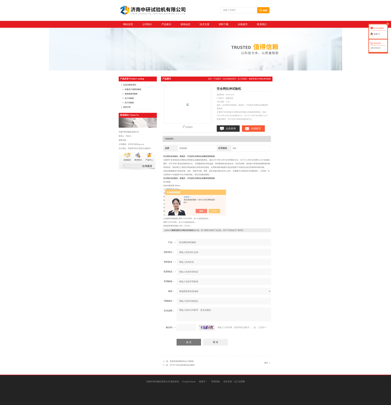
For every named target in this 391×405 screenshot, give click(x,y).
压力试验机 (129, 103)
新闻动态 (185, 24)
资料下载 (223, 24)
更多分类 (127, 107)
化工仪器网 (239, 381)
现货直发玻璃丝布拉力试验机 (182, 361)
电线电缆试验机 (131, 94)
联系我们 (262, 24)
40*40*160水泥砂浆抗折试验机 (182, 365)
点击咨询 (231, 128)
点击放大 (189, 127)
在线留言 (243, 24)
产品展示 (166, 24)
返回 (266, 363)
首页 (210, 79)
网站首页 (128, 24)
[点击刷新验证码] (206, 327)
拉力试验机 (129, 98)
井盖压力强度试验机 (133, 89)
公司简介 (147, 24)
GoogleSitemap (188, 381)
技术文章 (204, 24)
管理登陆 (215, 381)
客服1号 (377, 34)
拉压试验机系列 (129, 85)
